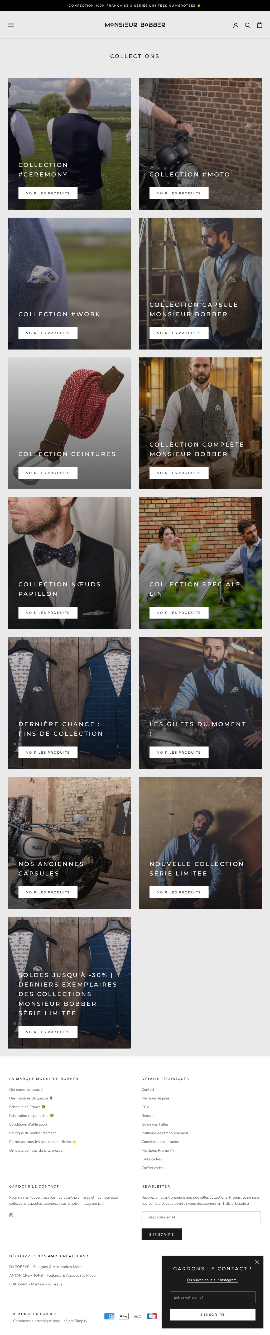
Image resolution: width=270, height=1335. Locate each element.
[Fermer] (257, 1262)
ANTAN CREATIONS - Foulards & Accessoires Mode (52, 1275)
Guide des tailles (155, 1124)
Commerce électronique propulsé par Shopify (50, 1320)
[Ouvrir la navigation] (11, 25)
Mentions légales (156, 1098)
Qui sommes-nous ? (25, 1089)
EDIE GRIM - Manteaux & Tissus (35, 1284)
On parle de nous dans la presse (35, 1150)
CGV (145, 1106)
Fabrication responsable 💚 (31, 1115)
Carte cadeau (152, 1159)
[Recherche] (247, 25)
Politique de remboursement (32, 1133)
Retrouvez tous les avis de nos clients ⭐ (42, 1141)
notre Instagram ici (86, 1203)
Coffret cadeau (154, 1167)
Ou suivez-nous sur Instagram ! (212, 1280)
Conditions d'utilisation (28, 1124)
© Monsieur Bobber (34, 1314)
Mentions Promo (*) (158, 1150)
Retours (148, 1115)
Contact (148, 1089)
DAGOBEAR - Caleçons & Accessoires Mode (45, 1266)
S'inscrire (212, 1315)
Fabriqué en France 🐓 (27, 1106)
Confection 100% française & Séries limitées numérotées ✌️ (135, 5)
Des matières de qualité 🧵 (31, 1098)
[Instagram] (11, 1215)
